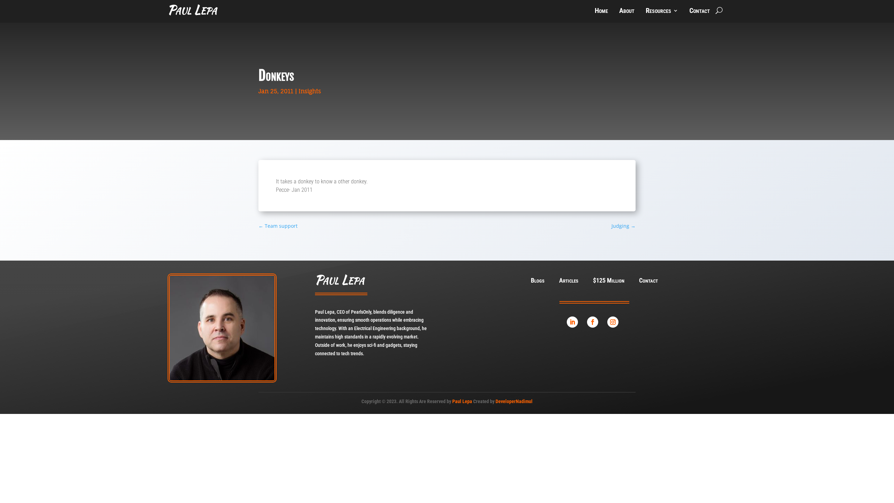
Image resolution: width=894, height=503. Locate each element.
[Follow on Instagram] (612, 322)
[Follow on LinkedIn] (572, 322)
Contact (699, 11)
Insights (310, 91)
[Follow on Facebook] (592, 322)
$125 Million (608, 281)
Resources (658, 11)
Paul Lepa (462, 401)
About (627, 11)
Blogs (537, 281)
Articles (568, 281)
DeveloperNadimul (514, 401)
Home (601, 11)
